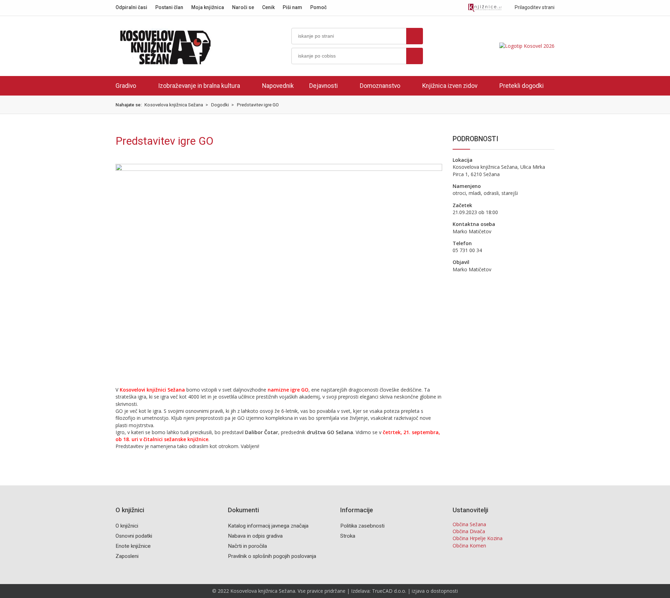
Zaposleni (127, 556)
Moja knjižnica (207, 7)
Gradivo (126, 85)
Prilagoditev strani (534, 7)
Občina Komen (469, 545)
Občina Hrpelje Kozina (477, 538)
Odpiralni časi (131, 7)
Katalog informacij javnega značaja (268, 526)
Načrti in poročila (247, 546)
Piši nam (292, 7)
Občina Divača (469, 531)
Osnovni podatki (134, 536)
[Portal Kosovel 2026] (526, 46)
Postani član (169, 7)
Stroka (347, 536)
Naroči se (243, 7)
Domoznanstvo (380, 85)
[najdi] (414, 36)
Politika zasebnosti (362, 526)
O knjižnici (127, 526)
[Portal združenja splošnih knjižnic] (484, 7)
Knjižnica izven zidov (449, 85)
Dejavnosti (323, 85)
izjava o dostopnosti (435, 591)
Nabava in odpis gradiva (255, 536)
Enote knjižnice (133, 546)
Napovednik (278, 85)
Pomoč (318, 7)
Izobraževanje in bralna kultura (199, 85)
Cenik (268, 7)
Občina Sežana (469, 524)
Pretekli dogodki (521, 85)
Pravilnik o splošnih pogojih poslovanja (272, 556)
